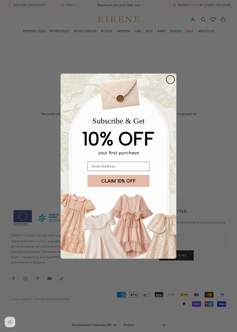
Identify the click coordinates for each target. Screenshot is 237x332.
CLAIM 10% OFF (118, 181)
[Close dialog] (170, 79)
